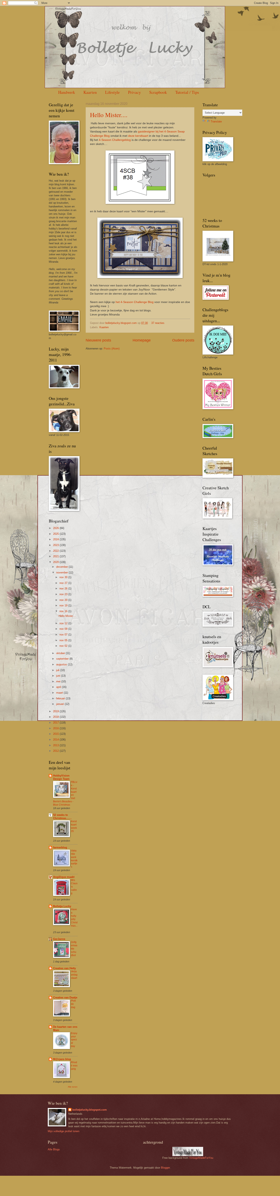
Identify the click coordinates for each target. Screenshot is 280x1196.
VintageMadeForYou (200, 1157)
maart (60, 692)
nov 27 (63, 582)
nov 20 (63, 599)
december (62, 566)
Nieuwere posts (98, 340)
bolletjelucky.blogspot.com (121, 322)
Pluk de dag (73, 1004)
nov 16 (63, 611)
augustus (62, 664)
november (62, 572)
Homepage (142, 340)
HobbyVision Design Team (61, 777)
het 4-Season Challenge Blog (135, 302)
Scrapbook (158, 92)
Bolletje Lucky (62, 906)
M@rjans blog (62, 1059)
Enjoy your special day (74, 1040)
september (62, 658)
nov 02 (63, 645)
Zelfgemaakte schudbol (74, 949)
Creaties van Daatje (65, 997)
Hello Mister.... (108, 115)
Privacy (134, 92)
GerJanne (59, 939)
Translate (216, 121)
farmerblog (60, 847)
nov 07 (63, 634)
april (59, 686)
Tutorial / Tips (187, 92)
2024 (56, 539)
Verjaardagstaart (74, 974)
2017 (56, 722)
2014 (56, 739)
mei (58, 681)
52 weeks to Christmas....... (62, 816)
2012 (56, 750)
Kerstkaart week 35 (74, 826)
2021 (56, 556)
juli (58, 670)
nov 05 (63, 640)
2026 (56, 528)
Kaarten (90, 92)
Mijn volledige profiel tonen (63, 1131)
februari (61, 698)
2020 (56, 562)
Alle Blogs (54, 1149)
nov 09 (63, 628)
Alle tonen (72, 1087)
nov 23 (63, 594)
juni (58, 675)
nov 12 (63, 623)
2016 (56, 728)
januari (60, 703)
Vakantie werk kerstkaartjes (74, 858)
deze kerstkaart (138, 135)
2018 (56, 716)
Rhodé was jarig (74, 1065)
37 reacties (157, 322)
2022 (56, 550)
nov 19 (63, 605)
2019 (56, 711)
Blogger (165, 1167)
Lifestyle (112, 92)
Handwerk (66, 92)
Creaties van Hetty (64, 968)
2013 (56, 745)
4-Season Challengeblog (115, 139)
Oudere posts (183, 340)
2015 (56, 733)
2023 (56, 545)
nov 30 (63, 577)
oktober (61, 653)
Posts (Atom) (112, 348)
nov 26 (63, 588)
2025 (56, 533)
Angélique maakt (63, 876)
